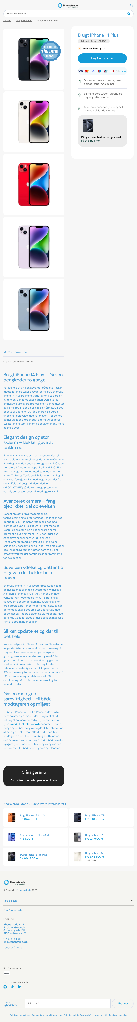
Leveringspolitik (100, 1015)
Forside (7, 20)
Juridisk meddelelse (118, 1015)
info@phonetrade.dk (15, 942)
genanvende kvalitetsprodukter (22, 724)
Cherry (18, 947)
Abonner (122, 1003)
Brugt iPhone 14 (24, 20)
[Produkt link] (35, 817)
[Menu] (4, 5)
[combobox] (68, 13)
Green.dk (19, 927)
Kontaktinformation (54, 1015)
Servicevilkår (86, 1015)
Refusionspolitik (71, 1015)
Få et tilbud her (90, 140)
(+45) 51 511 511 (12, 939)
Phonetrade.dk (23, 890)
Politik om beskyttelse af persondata (27, 1015)
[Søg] (129, 13)
